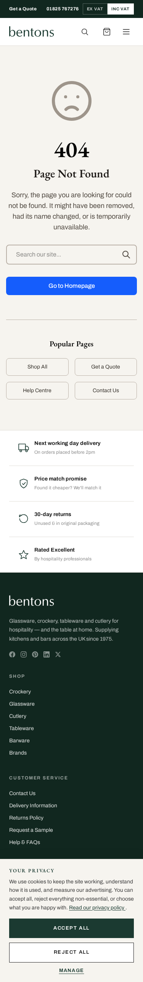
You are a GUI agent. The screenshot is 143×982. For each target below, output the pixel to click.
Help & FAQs (24, 842)
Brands (18, 753)
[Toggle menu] (126, 31)
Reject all (72, 952)
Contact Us (106, 390)
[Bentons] (31, 32)
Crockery (20, 692)
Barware (19, 740)
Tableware (21, 728)
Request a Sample (31, 830)
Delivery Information (33, 805)
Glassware (22, 704)
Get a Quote (23, 8)
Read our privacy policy (97, 908)
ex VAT (95, 8)
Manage (71, 970)
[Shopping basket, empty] (107, 31)
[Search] (84, 31)
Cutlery (17, 716)
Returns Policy (26, 818)
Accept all (71, 928)
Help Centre (37, 390)
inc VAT (120, 8)
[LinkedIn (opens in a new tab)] (46, 654)
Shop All (37, 367)
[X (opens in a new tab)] (12, 654)
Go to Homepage (71, 285)
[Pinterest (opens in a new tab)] (35, 654)
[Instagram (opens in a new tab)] (24, 654)
